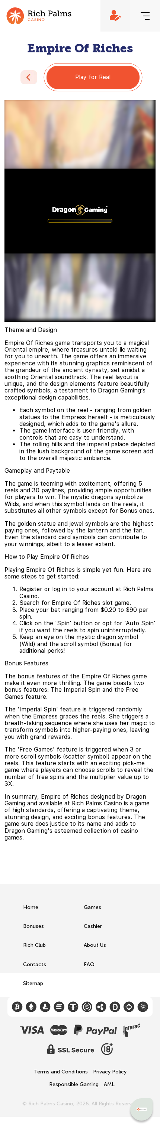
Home (30, 907)
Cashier (93, 926)
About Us (95, 945)
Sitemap (33, 983)
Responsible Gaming (74, 1085)
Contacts (34, 964)
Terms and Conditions (61, 1072)
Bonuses (33, 926)
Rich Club (34, 945)
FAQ (89, 964)
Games (92, 907)
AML (109, 1085)
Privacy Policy (110, 1072)
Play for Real (93, 77)
